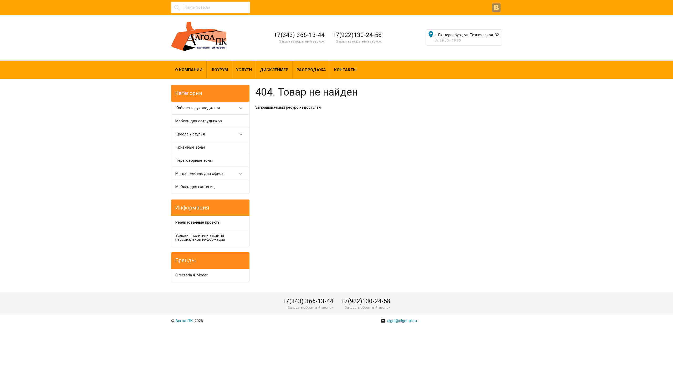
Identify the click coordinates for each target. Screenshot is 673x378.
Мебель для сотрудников (198, 121)
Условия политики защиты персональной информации (200, 237)
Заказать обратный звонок (302, 41)
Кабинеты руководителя (209, 108)
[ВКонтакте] (497, 8)
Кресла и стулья (209, 134)
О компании (188, 69)
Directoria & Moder (191, 275)
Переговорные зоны (194, 160)
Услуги (244, 69)
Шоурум (219, 69)
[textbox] (210, 7)
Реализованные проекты (198, 222)
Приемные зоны (190, 147)
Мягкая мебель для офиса (209, 174)
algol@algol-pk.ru (398, 320)
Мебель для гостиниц (195, 186)
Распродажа (311, 69)
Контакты (345, 69)
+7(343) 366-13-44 (299, 35)
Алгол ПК (184, 320)
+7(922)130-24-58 (357, 35)
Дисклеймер (274, 69)
